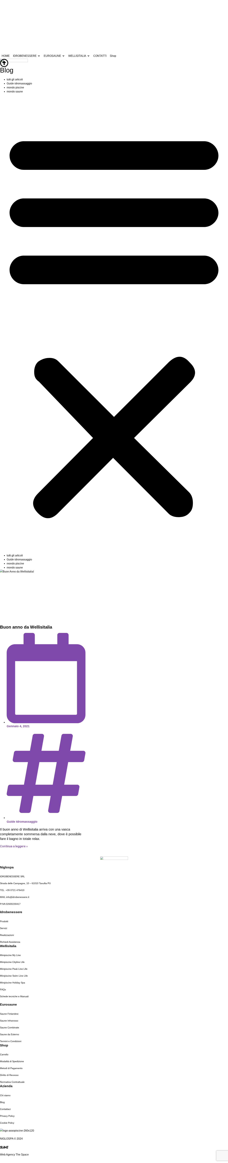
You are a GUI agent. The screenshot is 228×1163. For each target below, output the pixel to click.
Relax (132, 6)
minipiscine (91, 6)
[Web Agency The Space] (4, 1147)
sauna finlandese (74, 6)
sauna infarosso (9, 6)
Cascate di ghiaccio (148, 6)
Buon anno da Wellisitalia (26, 627)
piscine (45, 6)
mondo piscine (15, 87)
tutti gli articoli (15, 79)
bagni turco (56, 6)
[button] (114, 324)
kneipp (125, 6)
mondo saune (15, 91)
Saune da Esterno (109, 6)
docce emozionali (30, 6)
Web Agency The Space (14, 1154)
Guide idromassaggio (19, 83)
